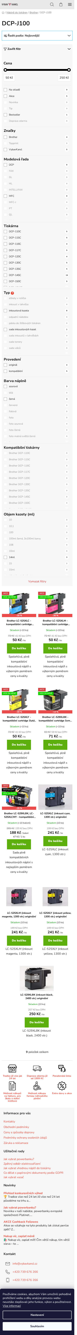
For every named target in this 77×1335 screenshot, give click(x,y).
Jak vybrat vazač (14, 1177)
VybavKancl (38, 149)
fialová (38, 411)
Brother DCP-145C (38, 496)
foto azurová (38, 423)
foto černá (38, 430)
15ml (38, 569)
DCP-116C (38, 244)
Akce (38, 96)
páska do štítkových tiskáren (38, 323)
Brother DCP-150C (38, 503)
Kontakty (9, 1122)
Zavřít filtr (14, 49)
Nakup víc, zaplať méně (19, 1236)
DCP (38, 164)
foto (38, 417)
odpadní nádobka (38, 317)
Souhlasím (37, 1326)
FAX (38, 171)
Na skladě (38, 89)
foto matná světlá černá (38, 436)
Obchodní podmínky (16, 1127)
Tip (38, 108)
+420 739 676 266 (25, 1272)
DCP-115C (38, 237)
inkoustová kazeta (38, 310)
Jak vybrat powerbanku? (19, 1159)
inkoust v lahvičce (38, 304)
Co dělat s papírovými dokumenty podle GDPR (33, 1173)
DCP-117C (38, 250)
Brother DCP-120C (38, 478)
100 (38, 532)
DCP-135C (38, 269)
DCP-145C (38, 275)
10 (38, 519)
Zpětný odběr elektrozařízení (22, 1164)
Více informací (12, 1306)
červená (38, 405)
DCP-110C (38, 231)
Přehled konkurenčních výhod (23, 1193)
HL (38, 183)
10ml (38, 551)
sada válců (38, 348)
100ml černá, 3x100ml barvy (38, 538)
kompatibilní (38, 371)
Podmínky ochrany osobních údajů (25, 1138)
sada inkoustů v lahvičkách (38, 335)
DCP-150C (38, 281)
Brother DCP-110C (38, 453)
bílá (38, 392)
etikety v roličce (38, 298)
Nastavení (37, 1315)
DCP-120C (38, 256)
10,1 (38, 526)
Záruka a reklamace (16, 1143)
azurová (38, 386)
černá (38, 399)
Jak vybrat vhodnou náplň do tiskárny (27, 1168)
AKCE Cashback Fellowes (21, 1222)
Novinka (38, 102)
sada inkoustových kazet (38, 329)
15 (38, 563)
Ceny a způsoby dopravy (19, 1132)
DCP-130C (38, 262)
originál (38, 365)
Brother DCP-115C (38, 459)
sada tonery (38, 342)
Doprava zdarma (38, 121)
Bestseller (38, 114)
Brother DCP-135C (38, 490)
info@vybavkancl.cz (25, 1264)
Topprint (38, 143)
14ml (38, 557)
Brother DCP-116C (38, 465)
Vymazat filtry (37, 581)
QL (38, 214)
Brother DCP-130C (38, 484)
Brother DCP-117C (38, 472)
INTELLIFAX (38, 189)
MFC (38, 196)
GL (38, 177)
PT (38, 208)
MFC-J (38, 202)
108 (38, 544)
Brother (38, 137)
